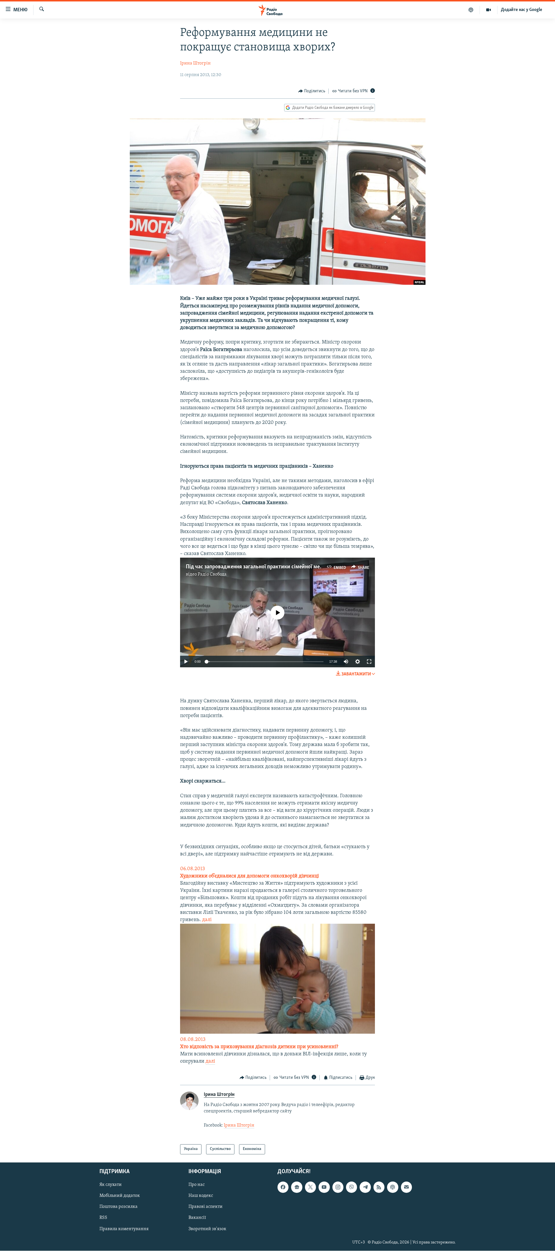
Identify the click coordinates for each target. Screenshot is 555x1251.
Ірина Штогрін (195, 63)
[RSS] (378, 1187)
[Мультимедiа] (488, 10)
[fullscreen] (369, 661)
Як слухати (110, 1184)
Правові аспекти (205, 1206)
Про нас (196, 1184)
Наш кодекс (200, 1195)
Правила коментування (124, 1228)
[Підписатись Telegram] (365, 1187)
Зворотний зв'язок (207, 1228)
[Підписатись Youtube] (324, 1187)
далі (207, 920)
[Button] (311, 91)
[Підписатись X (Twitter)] (310, 1187)
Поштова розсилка (118, 1206)
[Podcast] (392, 1187)
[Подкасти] (471, 10)
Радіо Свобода (212, 574)
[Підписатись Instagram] (337, 1187)
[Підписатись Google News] (296, 1187)
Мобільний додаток (119, 1195)
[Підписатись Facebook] (283, 1187)
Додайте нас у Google (521, 10)
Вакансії (197, 1217)
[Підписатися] (406, 1187)
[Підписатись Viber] (351, 1187)
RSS (103, 1217)
